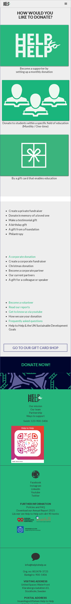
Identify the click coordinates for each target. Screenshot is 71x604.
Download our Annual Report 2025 (35, 510)
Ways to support (35, 415)
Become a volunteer (21, 302)
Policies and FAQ (35, 507)
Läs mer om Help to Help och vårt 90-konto (35, 513)
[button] (66, 3)
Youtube (35, 492)
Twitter (35, 495)
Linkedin (35, 488)
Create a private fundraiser (25, 211)
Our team (35, 409)
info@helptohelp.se (35, 564)
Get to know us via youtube (25, 311)
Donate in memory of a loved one (29, 215)
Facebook (35, 482)
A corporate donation (22, 256)
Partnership (35, 412)
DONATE (35, 364)
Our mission (35, 406)
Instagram (35, 485)
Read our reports (19, 307)
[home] (5, 4)
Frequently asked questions (26, 321)
